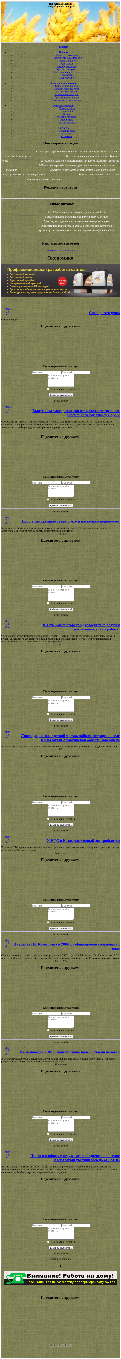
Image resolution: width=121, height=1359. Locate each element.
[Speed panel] (60, 338)
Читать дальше (60, 400)
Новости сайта (67, 108)
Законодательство (66, 66)
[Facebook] (60, 349)
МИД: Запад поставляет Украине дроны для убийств (76, 212)
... (60, 430)
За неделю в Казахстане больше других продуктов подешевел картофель (80, 160)
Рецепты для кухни (66, 116)
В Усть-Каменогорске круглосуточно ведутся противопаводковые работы (81, 627)
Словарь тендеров (104, 313)
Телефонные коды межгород (67, 100)
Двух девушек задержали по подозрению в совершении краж (76, 221)
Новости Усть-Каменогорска (67, 57)
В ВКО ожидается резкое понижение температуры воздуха (76, 216)
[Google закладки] (60, 344)
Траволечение (66, 77)
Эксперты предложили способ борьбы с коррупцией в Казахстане (76, 226)
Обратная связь (67, 130)
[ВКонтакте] (60, 346)
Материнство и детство (66, 72)
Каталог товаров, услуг (66, 88)
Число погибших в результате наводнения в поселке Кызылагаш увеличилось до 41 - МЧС (75, 1158)
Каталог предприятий (67, 86)
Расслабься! (67, 75)
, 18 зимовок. (61, 1064)
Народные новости (67, 60)
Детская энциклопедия (67, 97)
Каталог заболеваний (66, 91)
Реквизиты (67, 133)
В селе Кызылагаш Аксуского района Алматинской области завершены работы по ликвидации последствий (59, 746)
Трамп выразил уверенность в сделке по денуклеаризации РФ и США (76, 230)
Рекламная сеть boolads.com (60, 250)
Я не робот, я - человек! (63, 389)
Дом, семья (67, 63)
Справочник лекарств (67, 94)
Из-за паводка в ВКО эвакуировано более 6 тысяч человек (70, 1052)
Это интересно (67, 122)
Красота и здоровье (66, 69)
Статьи (67, 114)
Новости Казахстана (67, 55)
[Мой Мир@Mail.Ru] (60, 358)
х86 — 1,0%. (60, 961)
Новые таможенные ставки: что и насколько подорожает (71, 521)
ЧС (60, 749)
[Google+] (60, 341)
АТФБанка (60, 533)
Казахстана (60, 853)
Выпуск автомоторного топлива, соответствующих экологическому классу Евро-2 (76, 413)
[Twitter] (60, 352)
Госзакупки (67, 111)
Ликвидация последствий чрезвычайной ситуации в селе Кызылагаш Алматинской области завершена (70, 738)
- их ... (60, 644)
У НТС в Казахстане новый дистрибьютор (83, 841)
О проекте (66, 136)
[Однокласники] (60, 355)
